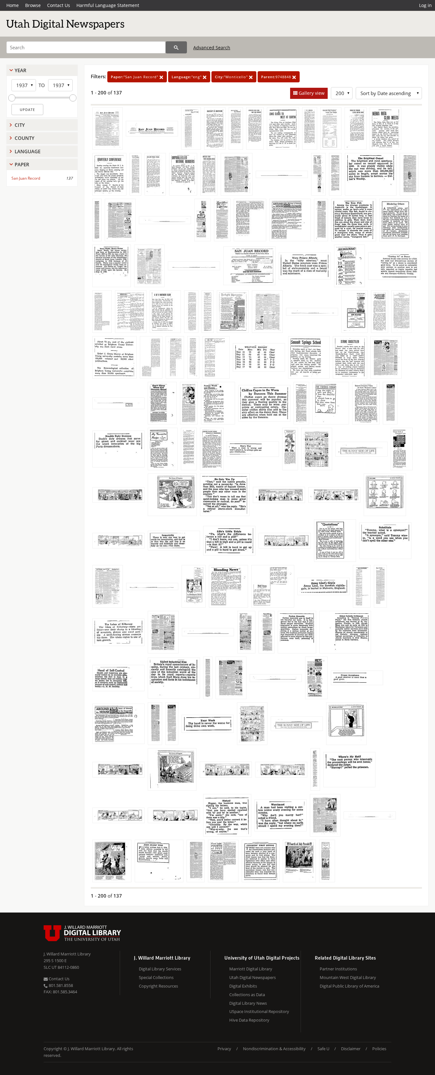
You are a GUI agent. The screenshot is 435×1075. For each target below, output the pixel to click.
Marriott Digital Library (250, 969)
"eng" (187, 76)
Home (12, 5)
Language (27, 151)
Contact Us (58, 5)
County (24, 138)
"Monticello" (232, 76)
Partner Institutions (338, 969)
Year (20, 70)
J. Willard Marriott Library (67, 954)
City (20, 125)
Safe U (323, 1048)
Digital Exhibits (243, 986)
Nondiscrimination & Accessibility (274, 1048)
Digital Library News (248, 1003)
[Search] (176, 47)
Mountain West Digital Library (348, 977)
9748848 (276, 76)
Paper (22, 164)
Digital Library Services (160, 969)
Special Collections (156, 977)
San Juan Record (25, 178)
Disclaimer (350, 1048)
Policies (379, 1048)
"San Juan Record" (135, 76)
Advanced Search (211, 48)
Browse (33, 5)
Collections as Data (247, 994)
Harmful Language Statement (107, 5)
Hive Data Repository (249, 1020)
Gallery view (310, 93)
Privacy (224, 1048)
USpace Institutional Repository (259, 1011)
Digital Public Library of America (349, 986)
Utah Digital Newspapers (252, 977)
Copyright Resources (158, 986)
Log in (425, 5)
